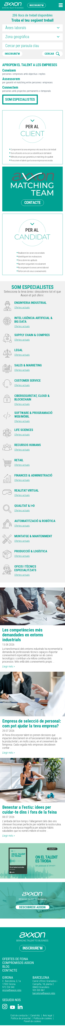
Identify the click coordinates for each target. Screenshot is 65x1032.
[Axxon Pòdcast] (32, 861)
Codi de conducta (19, 1015)
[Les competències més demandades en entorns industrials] (32, 606)
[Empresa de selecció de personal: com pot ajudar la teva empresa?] (32, 694)
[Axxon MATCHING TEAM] (32, 129)
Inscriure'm (36, 5)
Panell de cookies (32, 1021)
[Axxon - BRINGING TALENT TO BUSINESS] (13, 5)
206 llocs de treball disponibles (32, 15)
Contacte (9, 970)
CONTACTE (32, 202)
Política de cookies (43, 1018)
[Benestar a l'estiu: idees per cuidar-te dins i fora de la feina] (32, 780)
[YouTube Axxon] (12, 1008)
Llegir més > (8, 666)
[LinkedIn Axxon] (20, 1007)
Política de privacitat (21, 1018)
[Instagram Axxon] (4, 1007)
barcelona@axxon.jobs (43, 993)
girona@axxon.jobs (11, 990)
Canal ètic (35, 1015)
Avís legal (47, 1015)
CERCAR (49, 53)
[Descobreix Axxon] (32, 900)
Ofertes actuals (22, 307)
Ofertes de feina (15, 959)
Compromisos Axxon (18, 963)
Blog (6, 966)
